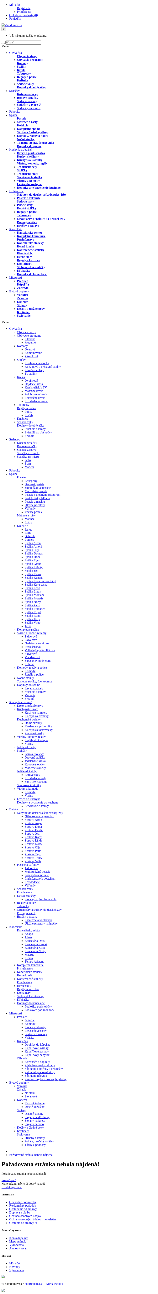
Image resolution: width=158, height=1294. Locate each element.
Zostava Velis (33, 861)
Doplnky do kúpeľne (37, 1044)
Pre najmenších (27, 222)
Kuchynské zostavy (37, 716)
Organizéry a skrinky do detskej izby (41, 218)
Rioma (29, 958)
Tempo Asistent (34, 961)
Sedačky (14, 90)
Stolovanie (23, 315)
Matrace (29, 518)
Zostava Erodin (34, 830)
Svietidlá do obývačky (38, 432)
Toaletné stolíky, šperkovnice (35, 142)
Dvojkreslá (31, 380)
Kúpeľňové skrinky (37, 1048)
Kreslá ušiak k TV (36, 387)
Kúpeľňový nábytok (37, 1055)
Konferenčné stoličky (30, 249)
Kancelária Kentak (36, 944)
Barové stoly (32, 774)
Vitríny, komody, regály (32, 163)
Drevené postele (34, 484)
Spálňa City (32, 550)
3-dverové (31, 653)
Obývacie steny (27, 56)
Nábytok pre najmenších (39, 816)
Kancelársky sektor (29, 232)
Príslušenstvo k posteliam (40, 878)
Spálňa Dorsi (32, 557)
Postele (21, 118)
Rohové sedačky (27, 97)
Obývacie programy (30, 59)
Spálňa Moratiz (34, 598)
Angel (28, 529)
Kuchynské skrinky (29, 160)
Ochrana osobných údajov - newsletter (32, 1219)
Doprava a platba (19, 1212)
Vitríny (29, 743)
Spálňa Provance (35, 608)
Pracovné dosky (34, 733)
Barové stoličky (34, 754)
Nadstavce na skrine (37, 643)
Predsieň (22, 281)
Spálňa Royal (33, 612)
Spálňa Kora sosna (36, 584)
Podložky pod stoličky (38, 1006)
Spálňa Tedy (32, 619)
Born (28, 463)
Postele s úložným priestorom (42, 494)
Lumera (29, 539)
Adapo (29, 933)
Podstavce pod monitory (39, 1010)
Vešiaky (29, 1037)
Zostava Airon (33, 819)
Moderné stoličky (35, 767)
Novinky (14, 1266)
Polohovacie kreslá (36, 394)
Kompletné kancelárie (31, 236)
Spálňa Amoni (33, 546)
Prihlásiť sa (24, 11)
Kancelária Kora (35, 947)
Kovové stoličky (35, 764)
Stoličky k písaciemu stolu (40, 899)
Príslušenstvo (25, 239)
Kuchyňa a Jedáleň (20, 149)
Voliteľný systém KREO (40, 650)
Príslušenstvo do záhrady (40, 1065)
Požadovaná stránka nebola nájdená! (31, 1154)
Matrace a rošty (27, 122)
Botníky (29, 1020)
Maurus (29, 954)
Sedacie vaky (25, 83)
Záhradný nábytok (36, 1075)
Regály (29, 415)
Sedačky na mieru (28, 108)
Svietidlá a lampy (35, 429)
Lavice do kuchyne (29, 184)
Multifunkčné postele (37, 871)
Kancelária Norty (35, 951)
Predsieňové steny (36, 1030)
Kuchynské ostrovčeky (39, 729)
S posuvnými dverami (38, 660)
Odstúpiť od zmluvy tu (23, 1222)
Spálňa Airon (33, 543)
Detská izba (16, 191)
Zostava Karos (33, 837)
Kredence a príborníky (38, 726)
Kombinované (33, 352)
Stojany (22, 305)
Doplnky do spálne (29, 146)
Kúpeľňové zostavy (37, 1051)
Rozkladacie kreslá (36, 401)
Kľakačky (23, 270)
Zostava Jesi (32, 833)
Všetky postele (34, 512)
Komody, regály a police (32, 135)
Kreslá (21, 70)
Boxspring (31, 480)
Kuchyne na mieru (36, 712)
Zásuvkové (31, 356)
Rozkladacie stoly (35, 778)
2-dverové (31, 640)
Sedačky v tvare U (29, 104)
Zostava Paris (33, 850)
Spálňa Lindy (33, 591)
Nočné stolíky (25, 139)
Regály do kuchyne (36, 740)
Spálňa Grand (33, 563)
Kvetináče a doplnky (37, 1061)
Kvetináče (23, 312)
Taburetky (24, 73)
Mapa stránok (17, 1241)
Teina (28, 626)
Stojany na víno (34, 1124)
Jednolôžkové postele (38, 487)
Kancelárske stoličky (30, 243)
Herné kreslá (25, 246)
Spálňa (13, 115)
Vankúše (22, 294)
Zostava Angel (33, 823)
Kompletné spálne (28, 128)
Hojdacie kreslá (34, 384)
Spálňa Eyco (32, 560)
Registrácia (23, 8)
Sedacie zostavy (27, 101)
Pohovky (14, 111)
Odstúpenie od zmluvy (23, 1209)
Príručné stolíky (34, 370)
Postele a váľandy (28, 198)
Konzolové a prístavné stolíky (43, 366)
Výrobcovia (16, 1245)
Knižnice (22, 80)
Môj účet (14, 1263)
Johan (28, 937)
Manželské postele (36, 491)
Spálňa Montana (35, 595)
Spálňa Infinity (34, 567)
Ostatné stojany (34, 1113)
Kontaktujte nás (18, 1238)
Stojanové (31, 1096)
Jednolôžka (31, 868)
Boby (28, 460)
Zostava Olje (32, 847)
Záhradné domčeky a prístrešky (44, 1068)
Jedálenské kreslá (35, 761)
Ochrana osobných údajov (25, 1216)
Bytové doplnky (19, 291)
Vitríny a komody (28, 180)
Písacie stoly (25, 205)
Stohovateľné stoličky (31, 267)
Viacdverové (32, 657)
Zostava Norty (33, 844)
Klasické (30, 339)
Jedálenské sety (27, 166)
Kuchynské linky (28, 156)
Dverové (30, 349)
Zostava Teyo (33, 854)
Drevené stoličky (35, 757)
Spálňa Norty (33, 601)
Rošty (28, 522)
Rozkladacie (32, 882)
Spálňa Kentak (34, 577)
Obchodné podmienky (22, 1202)
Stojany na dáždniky (37, 1117)
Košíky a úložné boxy (31, 308)
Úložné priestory (35, 505)
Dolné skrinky (33, 723)
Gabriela (30, 536)
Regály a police (27, 77)
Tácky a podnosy (35, 1144)
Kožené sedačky (27, 94)
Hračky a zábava (28, 225)
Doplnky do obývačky (31, 87)
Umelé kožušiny (35, 1106)
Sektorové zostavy (36, 1034)
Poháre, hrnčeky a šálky (39, 1141)
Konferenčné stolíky (37, 363)
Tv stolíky (31, 373)
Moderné (30, 342)
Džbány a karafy (35, 1138)
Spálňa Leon (32, 588)
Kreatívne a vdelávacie (38, 920)
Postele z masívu (35, 501)
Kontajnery (24, 263)
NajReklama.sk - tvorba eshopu (44, 1283)
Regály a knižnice (28, 260)
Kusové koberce (35, 1103)
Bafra (28, 532)
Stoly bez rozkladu (36, 781)
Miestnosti (15, 277)
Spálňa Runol (33, 615)
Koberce (22, 301)
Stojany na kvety (35, 1120)
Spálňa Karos (33, 574)
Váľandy (30, 508)
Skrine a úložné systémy (32, 132)
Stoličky (22, 170)
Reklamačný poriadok (22, 1205)
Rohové (29, 664)
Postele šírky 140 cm (37, 498)
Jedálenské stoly (27, 173)
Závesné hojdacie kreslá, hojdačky (45, 1079)
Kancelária (15, 229)
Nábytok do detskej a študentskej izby (41, 194)
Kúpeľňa (23, 284)
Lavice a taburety (35, 1027)
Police (28, 411)
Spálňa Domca (34, 553)
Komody (22, 63)
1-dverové (31, 636)
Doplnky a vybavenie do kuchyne (39, 187)
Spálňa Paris (32, 605)
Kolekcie (22, 125)
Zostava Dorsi (33, 826)
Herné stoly (24, 256)
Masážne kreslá (34, 391)
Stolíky (21, 66)
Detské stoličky (26, 208)
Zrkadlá (22, 298)
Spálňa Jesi (31, 570)
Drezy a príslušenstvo (31, 153)
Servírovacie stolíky (29, 177)
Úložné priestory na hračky (41, 923)
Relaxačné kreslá (35, 397)
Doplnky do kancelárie (32, 274)
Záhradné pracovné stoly (40, 1072)
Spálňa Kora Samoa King (40, 581)
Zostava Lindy (33, 840)
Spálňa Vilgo (32, 622)
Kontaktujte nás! (12, 1187)
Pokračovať (9, 1180)
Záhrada (23, 288)
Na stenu (30, 1093)
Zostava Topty (33, 857)
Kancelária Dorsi (35, 940)
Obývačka (15, 52)
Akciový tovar (18, 1248)
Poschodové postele (37, 875)
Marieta (29, 467)
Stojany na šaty (34, 688)
